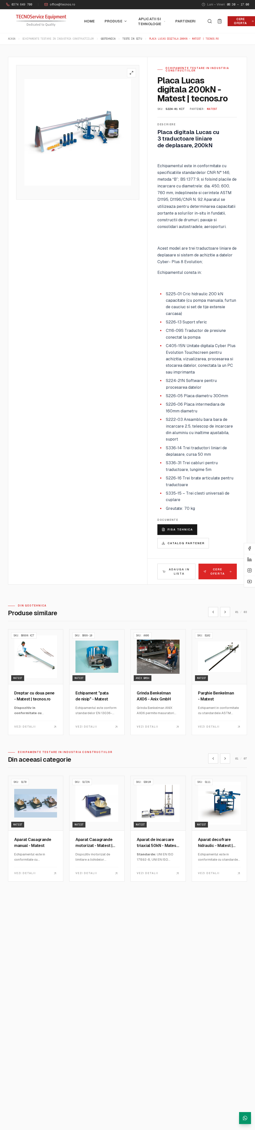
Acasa (11, 38)
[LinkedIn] (249, 559)
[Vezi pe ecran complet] (131, 72)
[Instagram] (249, 570)
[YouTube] (249, 581)
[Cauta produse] (210, 21)
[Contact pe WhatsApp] (245, 1118)
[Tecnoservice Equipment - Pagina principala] (41, 20)
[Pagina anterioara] (213, 612)
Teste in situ (132, 38)
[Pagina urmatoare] (225, 612)
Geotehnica (108, 38)
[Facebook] (249, 548)
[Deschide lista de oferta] (220, 21)
